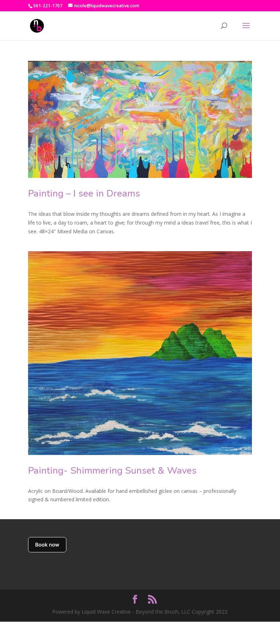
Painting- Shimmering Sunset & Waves (112, 470)
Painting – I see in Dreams (84, 193)
